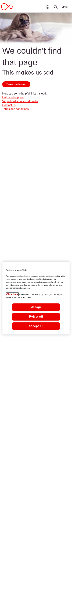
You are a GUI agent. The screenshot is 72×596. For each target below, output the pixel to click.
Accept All (36, 326)
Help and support (13, 97)
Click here (12, 294)
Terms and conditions (15, 108)
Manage (36, 307)
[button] (58, 4)
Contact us (9, 105)
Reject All (36, 316)
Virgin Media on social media (20, 101)
